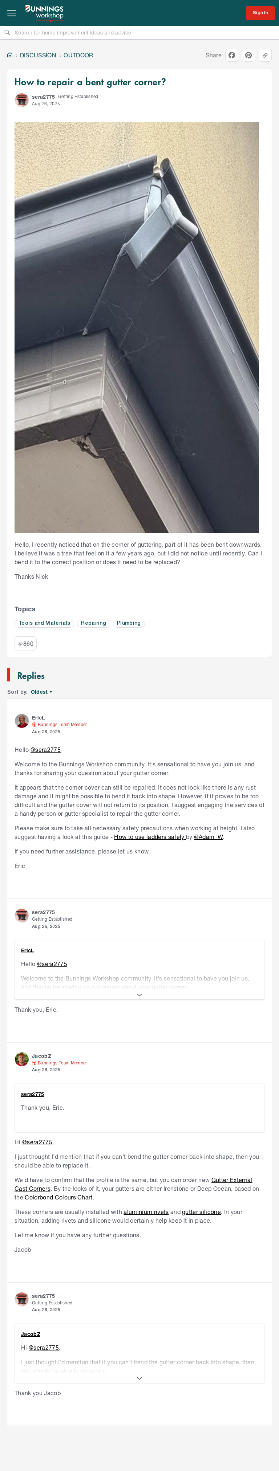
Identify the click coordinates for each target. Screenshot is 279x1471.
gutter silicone (201, 1211)
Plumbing (129, 623)
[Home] (9, 55)
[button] (22, 100)
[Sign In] (260, 13)
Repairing (93, 623)
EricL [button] (38, 717)
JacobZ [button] (41, 1056)
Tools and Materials (44, 623)
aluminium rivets (146, 1211)
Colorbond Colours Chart (58, 1197)
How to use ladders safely (150, 836)
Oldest (40, 692)
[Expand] (139, 995)
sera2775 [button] (43, 97)
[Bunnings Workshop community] (44, 13)
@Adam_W (208, 836)
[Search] (7, 32)
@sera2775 (46, 749)
